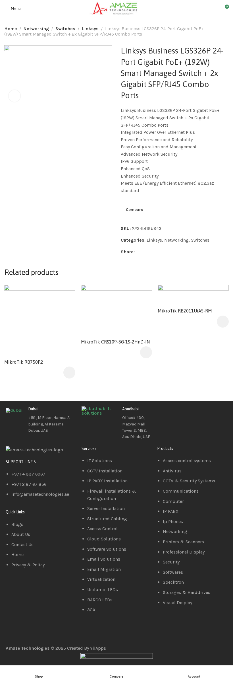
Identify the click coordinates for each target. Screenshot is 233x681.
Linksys (90, 28)
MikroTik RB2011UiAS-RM (185, 310)
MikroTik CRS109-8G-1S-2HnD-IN (115, 341)
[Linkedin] (179, 413)
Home (10, 28)
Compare (134, 209)
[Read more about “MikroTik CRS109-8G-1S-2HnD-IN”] (146, 352)
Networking (36, 28)
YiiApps (98, 648)
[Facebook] (164, 413)
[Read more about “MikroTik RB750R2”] (69, 372)
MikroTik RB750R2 (23, 362)
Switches (65, 28)
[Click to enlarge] (14, 96)
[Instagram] (195, 413)
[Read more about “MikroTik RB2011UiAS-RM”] (223, 322)
